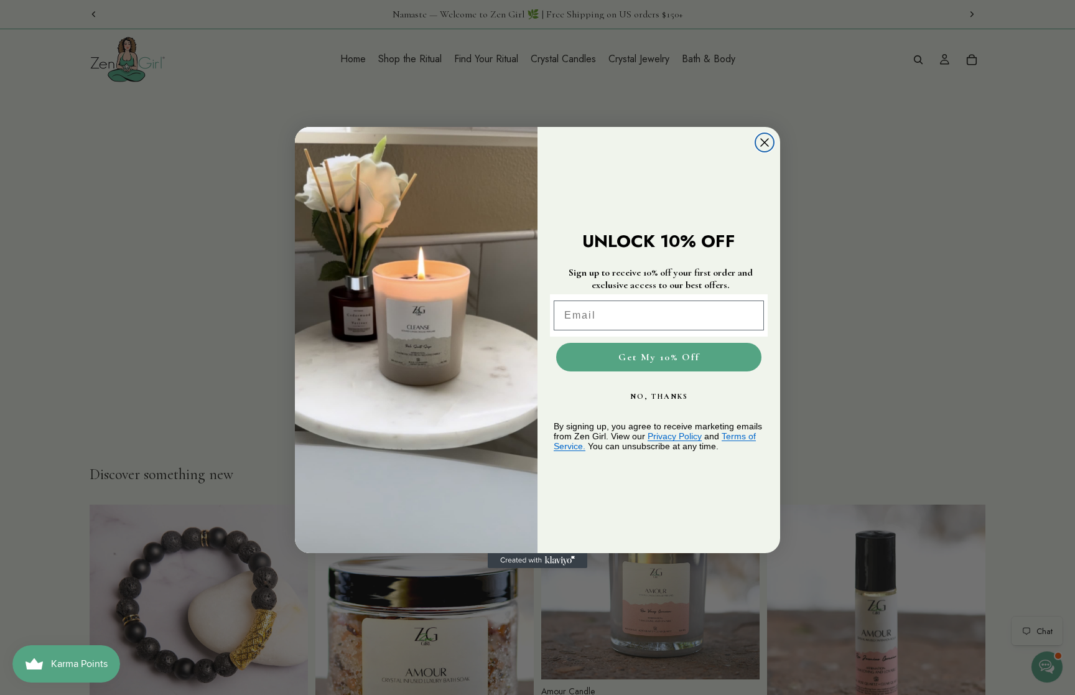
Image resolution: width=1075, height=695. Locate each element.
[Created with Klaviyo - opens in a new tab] (537, 560)
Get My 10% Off (659, 357)
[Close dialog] (764, 142)
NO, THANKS (659, 396)
